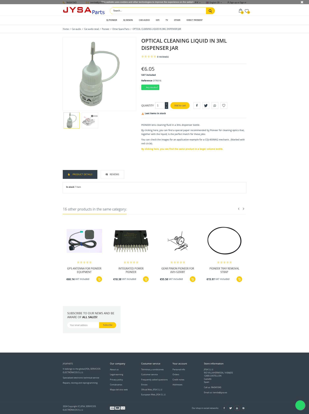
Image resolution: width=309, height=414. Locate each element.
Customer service (149, 374)
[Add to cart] (99, 279)
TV (167, 20)
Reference (146, 80)
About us (114, 369)
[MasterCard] (117, 407)
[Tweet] (205, 105)
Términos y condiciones (152, 369)
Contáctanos (116, 384)
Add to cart (180, 105)
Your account (180, 363)
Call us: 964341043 (212, 387)
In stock (70, 186)
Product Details (82, 174)
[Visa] (112, 407)
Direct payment (195, 20)
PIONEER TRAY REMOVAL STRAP (224, 270)
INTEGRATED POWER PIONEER (131, 270)
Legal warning (116, 374)
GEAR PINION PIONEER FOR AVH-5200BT (177, 270)
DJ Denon (128, 20)
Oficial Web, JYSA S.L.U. (152, 389)
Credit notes (178, 379)
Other (177, 20)
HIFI (157, 20)
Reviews (114, 174)
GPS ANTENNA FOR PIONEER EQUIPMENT (84, 270)
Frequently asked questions (154, 379)
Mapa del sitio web (119, 389)
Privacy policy (116, 379)
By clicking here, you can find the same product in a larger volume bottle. (182, 148)
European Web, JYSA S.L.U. (153, 394)
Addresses (177, 384)
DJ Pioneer (111, 20)
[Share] (196, 105)
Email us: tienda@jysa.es (215, 392)
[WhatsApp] (214, 105)
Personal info (179, 369)
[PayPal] (123, 407)
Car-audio (144, 20)
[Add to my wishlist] (223, 105)
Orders (176, 374)
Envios (144, 384)
